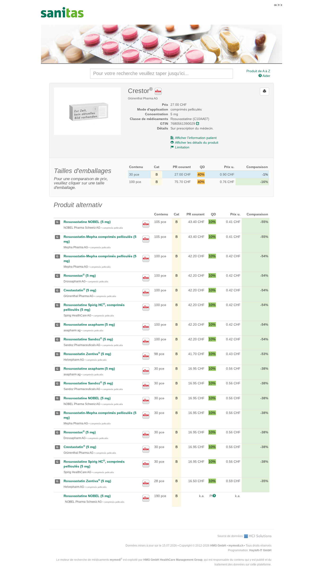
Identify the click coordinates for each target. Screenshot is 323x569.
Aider (266, 76)
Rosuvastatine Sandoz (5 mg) (88, 339)
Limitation (182, 147)
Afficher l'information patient (196, 138)
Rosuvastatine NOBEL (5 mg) (87, 222)
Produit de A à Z (258, 71)
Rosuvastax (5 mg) (80, 275)
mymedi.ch (235, 545)
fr (279, 5)
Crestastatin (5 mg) (80, 290)
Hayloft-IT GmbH (260, 550)
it (281, 5)
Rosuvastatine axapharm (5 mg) (89, 324)
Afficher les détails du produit (196, 142)
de (275, 5)
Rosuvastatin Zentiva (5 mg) (87, 354)
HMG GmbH (218, 545)
